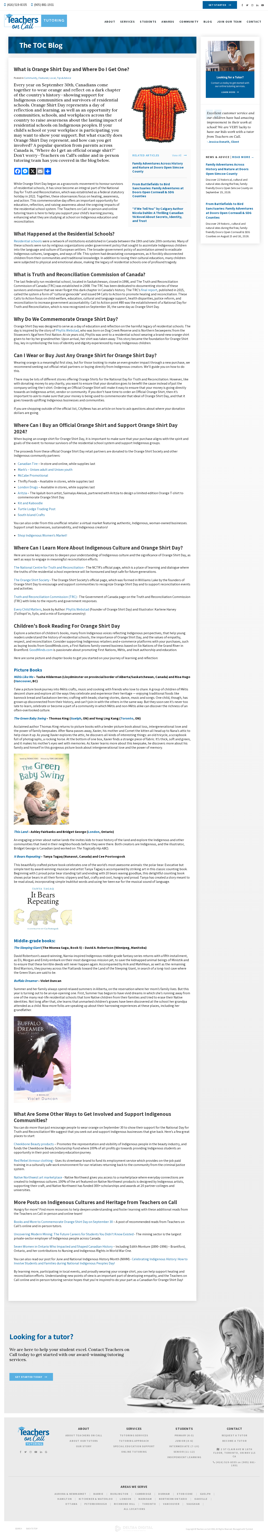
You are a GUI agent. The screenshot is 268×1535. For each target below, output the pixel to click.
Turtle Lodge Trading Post (36, 509)
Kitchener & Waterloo (96, 1498)
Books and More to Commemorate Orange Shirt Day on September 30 (63, 1222)
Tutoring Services (134, 1435)
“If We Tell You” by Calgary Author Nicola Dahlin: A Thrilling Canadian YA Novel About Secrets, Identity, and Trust (157, 214)
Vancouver (23, 681)
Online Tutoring (134, 1451)
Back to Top (31, 1528)
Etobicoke (185, 1493)
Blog (208, 21)
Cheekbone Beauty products (34, 1144)
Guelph (76, 718)
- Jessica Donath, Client (223, 142)
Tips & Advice (64, 77)
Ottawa (71, 1503)
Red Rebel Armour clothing (33, 1160)
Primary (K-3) (184, 1435)
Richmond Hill (124, 1503)
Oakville (201, 1498)
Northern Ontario (173, 1498)
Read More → (243, 157)
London (93, 832)
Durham (164, 1493)
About (109, 21)
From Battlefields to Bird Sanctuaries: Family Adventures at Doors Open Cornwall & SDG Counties (158, 190)
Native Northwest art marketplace (38, 1177)
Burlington (119, 1493)
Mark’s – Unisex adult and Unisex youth (45, 469)
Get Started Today (28, 1376)
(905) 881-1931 (44, 5)
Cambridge (143, 1493)
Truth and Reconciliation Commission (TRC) (45, 597)
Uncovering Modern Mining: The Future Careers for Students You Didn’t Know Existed (74, 1234)
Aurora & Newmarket (70, 1493)
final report (149, 290)
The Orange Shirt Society (31, 580)
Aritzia (22, 493)
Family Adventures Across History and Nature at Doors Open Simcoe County (158, 167)
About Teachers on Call (83, 1435)
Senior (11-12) (184, 1451)
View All (176, 155)
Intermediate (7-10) (184, 1446)
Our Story (83, 1446)
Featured (43, 77)
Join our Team (229, 21)
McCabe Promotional (33, 475)
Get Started (217, 4)
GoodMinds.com (41, 650)
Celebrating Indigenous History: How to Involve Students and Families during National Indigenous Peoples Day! (101, 1261)
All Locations (134, 1508)
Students (148, 21)
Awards (167, 21)
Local (53, 77)
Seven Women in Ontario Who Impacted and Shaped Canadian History (63, 1246)
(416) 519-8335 (17, 5)
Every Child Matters (27, 609)
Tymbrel (249, 1529)
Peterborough (95, 1503)
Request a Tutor (234, 1435)
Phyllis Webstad (67, 330)
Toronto (127, 718)
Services (127, 21)
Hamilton (64, 1498)
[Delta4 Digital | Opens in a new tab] (134, 1531)
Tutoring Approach (134, 1440)
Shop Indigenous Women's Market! (42, 535)
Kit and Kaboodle (30, 503)
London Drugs (28, 487)
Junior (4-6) (184, 1440)
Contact (254, 21)
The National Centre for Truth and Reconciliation (49, 567)
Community (189, 21)
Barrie (98, 1493)
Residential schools (28, 241)
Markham (145, 1498)
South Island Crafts (31, 515)
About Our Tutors (84, 1440)
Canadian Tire (28, 464)
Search (18, 1528)
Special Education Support (134, 1446)
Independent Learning (184, 1457)
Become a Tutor (234, 1440)
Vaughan (193, 1503)
